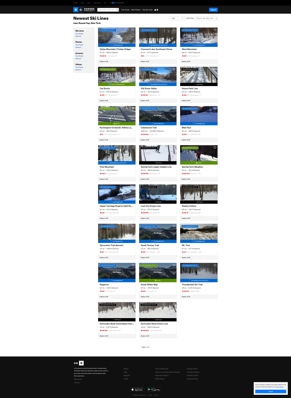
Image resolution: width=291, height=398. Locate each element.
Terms (150, 395)
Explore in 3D (104, 61)
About (126, 369)
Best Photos (135, 10)
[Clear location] (216, 18)
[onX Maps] (79, 365)
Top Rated (79, 34)
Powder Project (192, 375)
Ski (105, 3)
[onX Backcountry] (116, 2)
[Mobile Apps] (156, 10)
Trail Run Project (193, 372)
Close (271, 391)
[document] (270, 388)
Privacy (156, 395)
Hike (88, 3)
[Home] (85, 9)
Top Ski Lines (147, 10)
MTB (82, 3)
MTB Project (160, 379)
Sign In (213, 10)
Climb (75, 3)
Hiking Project (192, 369)
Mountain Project (161, 375)
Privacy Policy (279, 387)
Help (125, 372)
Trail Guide (125, 10)
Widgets (127, 375)
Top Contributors (161, 369)
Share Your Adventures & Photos (167, 372)
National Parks (192, 379)
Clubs (126, 379)
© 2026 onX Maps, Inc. (140, 395)
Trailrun (97, 3)
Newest (78, 36)
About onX (78, 379)
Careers (77, 382)
